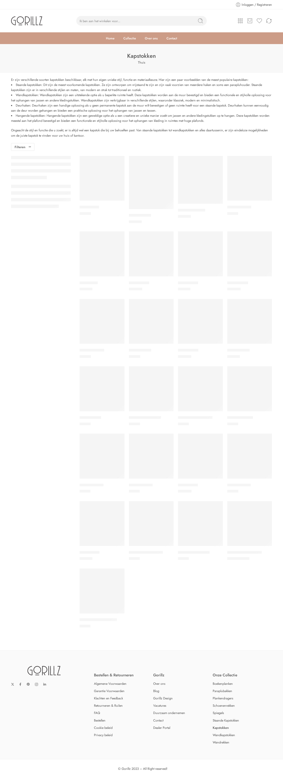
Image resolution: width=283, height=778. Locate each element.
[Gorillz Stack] (200, 321)
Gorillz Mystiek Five (194, 552)
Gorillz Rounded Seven (98, 619)
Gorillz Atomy (140, 215)
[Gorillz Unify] (200, 456)
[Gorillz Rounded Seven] (102, 590)
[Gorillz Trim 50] (102, 456)
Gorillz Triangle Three (195, 417)
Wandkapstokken (27, 95)
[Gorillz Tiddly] (102, 388)
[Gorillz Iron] (102, 253)
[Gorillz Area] (102, 178)
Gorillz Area (89, 207)
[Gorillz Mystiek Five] (200, 523)
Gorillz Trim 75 (141, 485)
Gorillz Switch (238, 350)
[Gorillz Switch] (249, 321)
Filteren (20, 147)
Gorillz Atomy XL (191, 210)
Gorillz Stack (188, 350)
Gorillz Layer (139, 282)
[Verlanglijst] (118, 162)
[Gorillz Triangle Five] (151, 388)
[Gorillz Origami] (102, 321)
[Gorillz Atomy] (151, 182)
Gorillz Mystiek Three (146, 552)
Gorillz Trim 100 (240, 417)
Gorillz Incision (239, 207)
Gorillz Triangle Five (145, 417)
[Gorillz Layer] (151, 253)
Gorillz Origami (92, 350)
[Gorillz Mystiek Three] (151, 523)
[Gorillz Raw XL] (249, 456)
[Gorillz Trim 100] (249, 388)
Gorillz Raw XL (239, 485)
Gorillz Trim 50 (91, 485)
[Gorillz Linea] (200, 253)
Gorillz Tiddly (90, 417)
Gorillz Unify (188, 485)
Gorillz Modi (89, 552)
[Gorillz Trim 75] (151, 456)
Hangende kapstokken (30, 115)
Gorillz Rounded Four (244, 552)
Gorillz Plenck (140, 350)
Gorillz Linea (188, 282)
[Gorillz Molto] (249, 253)
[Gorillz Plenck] (151, 321)
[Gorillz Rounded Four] (249, 523)
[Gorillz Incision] (249, 178)
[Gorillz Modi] (102, 523)
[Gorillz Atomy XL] (200, 180)
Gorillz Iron (89, 282)
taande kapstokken (29, 84)
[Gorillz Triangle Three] (200, 388)
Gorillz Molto (237, 282)
